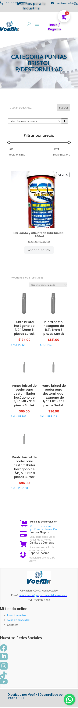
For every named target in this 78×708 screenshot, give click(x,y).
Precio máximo (61, 154)
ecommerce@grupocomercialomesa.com (43, 595)
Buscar (63, 108)
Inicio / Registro (16, 614)
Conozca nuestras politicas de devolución (43, 528)
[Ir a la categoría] (64, 121)
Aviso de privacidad (18, 619)
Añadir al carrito (39, 250)
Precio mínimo (16, 154)
